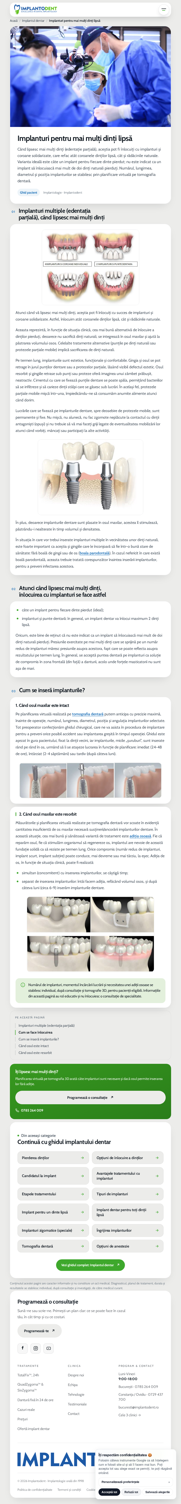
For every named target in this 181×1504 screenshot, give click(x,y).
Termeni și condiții (69, 1489)
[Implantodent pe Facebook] (22, 1348)
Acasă (13, 20)
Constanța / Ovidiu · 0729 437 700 (141, 1397)
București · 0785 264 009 (138, 1386)
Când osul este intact (34, 1046)
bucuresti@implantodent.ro (139, 1407)
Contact (73, 1413)
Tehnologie (76, 1394)
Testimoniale (77, 1404)
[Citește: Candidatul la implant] (53, 1176)
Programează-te (39, 1331)
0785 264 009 (32, 1110)
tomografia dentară (87, 714)
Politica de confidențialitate (34, 1489)
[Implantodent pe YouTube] (48, 1348)
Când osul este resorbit (35, 1053)
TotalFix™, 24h (28, 1375)
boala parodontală (94, 553)
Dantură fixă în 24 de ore (35, 1400)
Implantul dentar (33, 20)
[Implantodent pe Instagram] (35, 1348)
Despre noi (76, 1375)
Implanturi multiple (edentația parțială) (47, 1025)
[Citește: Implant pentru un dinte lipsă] (53, 1212)
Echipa (73, 1384)
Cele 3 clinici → (130, 1415)
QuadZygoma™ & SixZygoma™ (30, 1387)
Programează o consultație (90, 1097)
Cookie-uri (93, 1489)
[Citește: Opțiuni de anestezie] (127, 1246)
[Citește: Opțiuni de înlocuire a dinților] (127, 1158)
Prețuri (22, 1419)
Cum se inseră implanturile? (39, 1039)
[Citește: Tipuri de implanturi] (127, 1194)
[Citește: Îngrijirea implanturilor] (127, 1230)
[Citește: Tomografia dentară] (53, 1246)
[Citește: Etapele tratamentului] (53, 1194)
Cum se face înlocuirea (35, 1032)
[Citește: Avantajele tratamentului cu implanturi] (127, 1176)
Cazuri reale (26, 1409)
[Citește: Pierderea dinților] (53, 1158)
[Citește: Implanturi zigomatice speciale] (53, 1230)
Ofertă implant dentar (33, 1428)
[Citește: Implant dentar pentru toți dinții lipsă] (127, 1212)
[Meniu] (163, 9)
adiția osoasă (140, 836)
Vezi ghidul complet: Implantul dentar (90, 1265)
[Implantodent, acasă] (35, 9)
